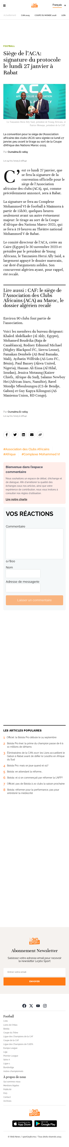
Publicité (7, 1089)
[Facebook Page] (24, 1006)
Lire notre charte (16, 499)
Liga (5, 1052)
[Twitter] (31, 1006)
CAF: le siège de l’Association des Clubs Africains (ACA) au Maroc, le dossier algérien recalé (33, 298)
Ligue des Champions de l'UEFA (18, 1044)
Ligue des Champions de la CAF (18, 1036)
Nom (9, 567)
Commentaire (15, 526)
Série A (6, 1060)
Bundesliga (8, 1067)
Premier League (10, 1056)
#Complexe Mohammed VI (41, 454)
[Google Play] (45, 1123)
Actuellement (10, 15)
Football (9, 46)
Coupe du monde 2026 (45, 15)
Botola (6, 1029)
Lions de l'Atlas (10, 1025)
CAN (5, 1021)
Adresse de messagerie (22, 581)
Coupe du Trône (10, 1032)
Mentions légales (11, 1085)
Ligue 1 (6, 1063)
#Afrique (9, 454)
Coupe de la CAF (11, 1040)
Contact (7, 1097)
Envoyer (34, 981)
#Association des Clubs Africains (26, 449)
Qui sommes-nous (11, 1082)
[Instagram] (45, 1006)
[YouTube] (38, 1006)
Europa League (10, 1048)
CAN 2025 (25, 15)
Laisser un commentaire (34, 600)
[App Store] (22, 1123)
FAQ (5, 1093)
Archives (7, 1101)
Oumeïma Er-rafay (18, 152)
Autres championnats (13, 1071)
